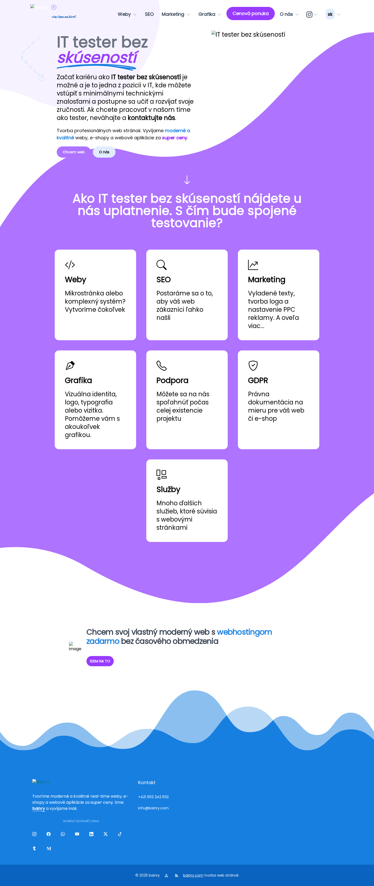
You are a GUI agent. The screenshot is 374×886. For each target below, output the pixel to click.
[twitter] (107, 835)
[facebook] (50, 835)
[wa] (64, 835)
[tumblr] (35, 849)
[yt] (78, 835)
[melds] (50, 849)
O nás (104, 152)
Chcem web (74, 152)
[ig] (312, 14)
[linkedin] (92, 835)
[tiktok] (121, 835)
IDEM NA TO (100, 661)
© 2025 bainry (147, 875)
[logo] (40, 14)
